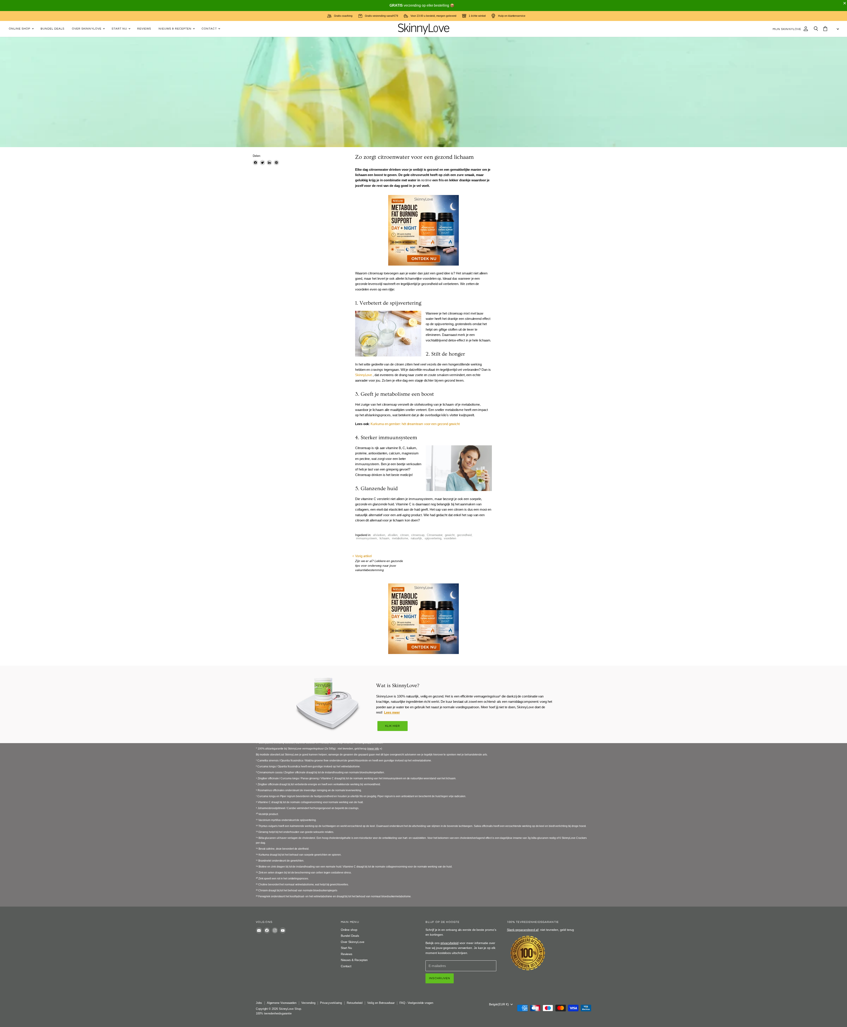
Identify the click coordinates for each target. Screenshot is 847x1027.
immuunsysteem (366, 538)
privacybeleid (449, 943)
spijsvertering (433, 538)
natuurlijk (416, 538)
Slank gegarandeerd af (522, 929)
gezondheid (464, 535)
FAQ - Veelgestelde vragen (416, 1003)
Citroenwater (434, 535)
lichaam (385, 538)
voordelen (450, 538)
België (499, 1004)
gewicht (450, 535)
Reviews (144, 28)
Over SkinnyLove (87, 28)
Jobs (259, 1003)
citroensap (417, 535)
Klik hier (392, 725)
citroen (404, 535)
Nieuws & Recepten (175, 28)
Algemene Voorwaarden (282, 1003)
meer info (373, 748)
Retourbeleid (354, 1003)
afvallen (392, 535)
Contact (209, 28)
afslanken (379, 535)
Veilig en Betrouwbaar (380, 1003)
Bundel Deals (53, 28)
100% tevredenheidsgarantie (274, 1013)
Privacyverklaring (331, 1003)
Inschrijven (439, 978)
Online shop (20, 28)
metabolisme (400, 538)
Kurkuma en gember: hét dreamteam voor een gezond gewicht (415, 424)
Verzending (308, 1003)
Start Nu (120, 28)
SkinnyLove (364, 375)
